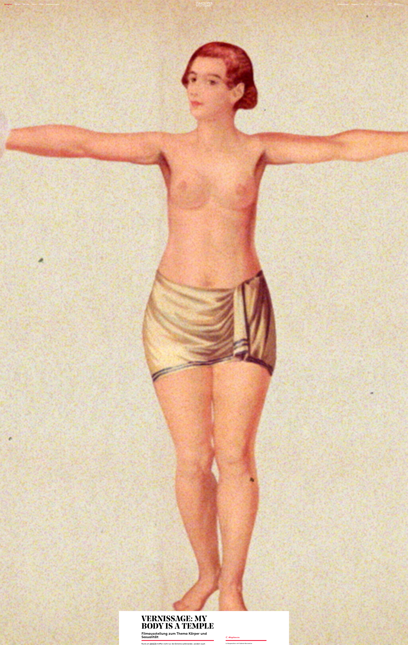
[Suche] (371, 4)
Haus (34, 4)
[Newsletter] (375, 4)
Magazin (355, 4)
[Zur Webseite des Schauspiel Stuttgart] (390, 4)
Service (26, 4)
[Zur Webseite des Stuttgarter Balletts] (382, 4)
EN (362, 4)
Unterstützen (343, 4)
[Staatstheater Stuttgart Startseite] (204, 4)
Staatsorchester (53, 4)
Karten (18, 4)
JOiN (41, 4)
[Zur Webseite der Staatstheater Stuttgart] (399, 4)
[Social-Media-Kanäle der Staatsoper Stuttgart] (367, 4)
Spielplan (8, 4)
